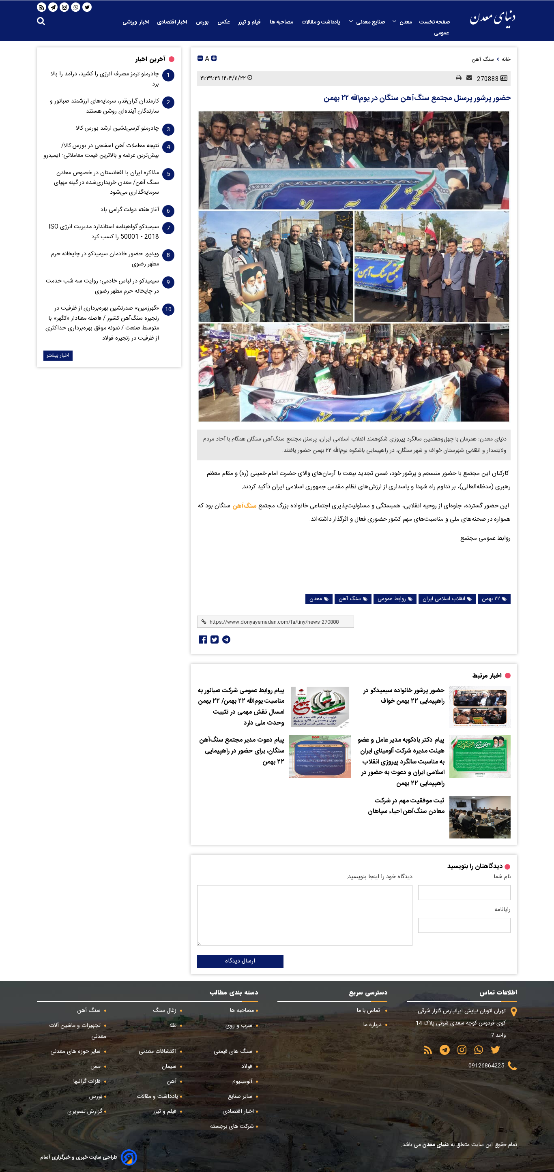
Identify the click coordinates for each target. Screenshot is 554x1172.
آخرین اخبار (150, 59)
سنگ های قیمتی (234, 1052)
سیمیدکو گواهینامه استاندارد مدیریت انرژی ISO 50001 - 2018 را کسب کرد (104, 232)
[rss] (41, 7)
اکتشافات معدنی (158, 1052)
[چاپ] (456, 78)
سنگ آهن (350, 599)
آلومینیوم (243, 1081)
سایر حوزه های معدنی (76, 1052)
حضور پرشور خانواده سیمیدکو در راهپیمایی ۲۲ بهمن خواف (403, 696)
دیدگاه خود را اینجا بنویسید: (379, 877)
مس (96, 1066)
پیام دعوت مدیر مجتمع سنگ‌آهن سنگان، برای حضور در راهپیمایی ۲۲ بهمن (242, 751)
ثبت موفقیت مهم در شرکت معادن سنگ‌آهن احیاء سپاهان (406, 806)
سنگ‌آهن (243, 506)
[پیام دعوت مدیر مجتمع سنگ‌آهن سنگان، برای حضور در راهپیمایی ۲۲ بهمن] (319, 756)
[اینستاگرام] (64, 7)
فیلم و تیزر (250, 22)
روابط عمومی (392, 599)
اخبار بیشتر (58, 355)
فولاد (247, 1066)
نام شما (502, 877)
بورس (203, 22)
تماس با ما (369, 1011)
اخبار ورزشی (135, 22)
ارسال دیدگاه (240, 961)
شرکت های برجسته (232, 1126)
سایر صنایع (241, 1096)
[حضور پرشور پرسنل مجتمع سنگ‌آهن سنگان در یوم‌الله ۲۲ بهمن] (354, 266)
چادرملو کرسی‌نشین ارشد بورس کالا (117, 128)
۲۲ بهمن (491, 599)
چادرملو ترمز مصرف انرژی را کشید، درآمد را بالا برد (105, 79)
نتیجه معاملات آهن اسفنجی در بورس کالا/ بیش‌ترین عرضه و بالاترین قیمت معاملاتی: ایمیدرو (101, 150)
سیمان (170, 1066)
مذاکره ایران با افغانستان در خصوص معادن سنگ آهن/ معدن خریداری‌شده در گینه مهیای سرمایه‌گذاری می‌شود (106, 183)
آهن (172, 1081)
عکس (224, 22)
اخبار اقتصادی (172, 22)
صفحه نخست (434, 22)
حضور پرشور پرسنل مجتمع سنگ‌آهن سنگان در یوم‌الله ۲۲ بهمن (417, 98)
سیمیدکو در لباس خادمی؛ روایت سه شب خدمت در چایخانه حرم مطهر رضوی (102, 286)
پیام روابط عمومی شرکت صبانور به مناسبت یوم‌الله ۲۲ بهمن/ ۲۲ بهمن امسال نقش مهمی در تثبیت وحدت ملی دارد (241, 707)
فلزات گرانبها (87, 1081)
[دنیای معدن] (492, 19)
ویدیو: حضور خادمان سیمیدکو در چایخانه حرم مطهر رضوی (105, 259)
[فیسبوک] (202, 639)
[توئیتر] (214, 639)
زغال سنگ (165, 1011)
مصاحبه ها (282, 22)
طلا (174, 1026)
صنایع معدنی (370, 22)
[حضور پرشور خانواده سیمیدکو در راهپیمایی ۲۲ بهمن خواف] (480, 707)
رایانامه (502, 910)
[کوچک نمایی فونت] (200, 59)
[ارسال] (467, 78)
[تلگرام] (53, 7)
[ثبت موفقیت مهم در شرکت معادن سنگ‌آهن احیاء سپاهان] (480, 817)
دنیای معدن (435, 1144)
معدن (405, 22)
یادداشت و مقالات (321, 22)
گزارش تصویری (84, 1111)
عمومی (442, 33)
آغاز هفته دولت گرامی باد (130, 210)
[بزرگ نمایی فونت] (214, 59)
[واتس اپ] (75, 7)
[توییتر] (87, 7)
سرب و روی (239, 1026)
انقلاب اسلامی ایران (444, 599)
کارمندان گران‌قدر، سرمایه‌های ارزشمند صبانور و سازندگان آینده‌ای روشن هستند (104, 106)
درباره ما (373, 1025)
